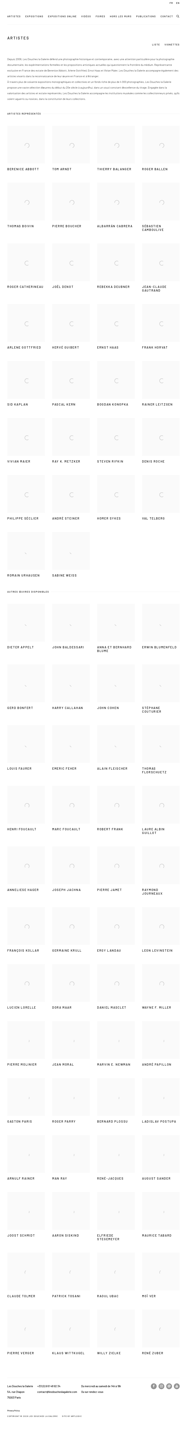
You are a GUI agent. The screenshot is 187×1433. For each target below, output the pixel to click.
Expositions (34, 16)
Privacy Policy (13, 1410)
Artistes (14, 16)
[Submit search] (178, 15)
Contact (167, 16)
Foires (100, 16)
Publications (146, 16)
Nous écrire (169, 1386)
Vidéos (86, 16)
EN (178, 2)
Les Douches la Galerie (32, 9)
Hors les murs (121, 16)
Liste (156, 44)
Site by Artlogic (72, 1416)
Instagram (161, 1386)
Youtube (177, 1386)
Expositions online (62, 16)
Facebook (154, 1386)
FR (171, 2)
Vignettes (172, 44)
